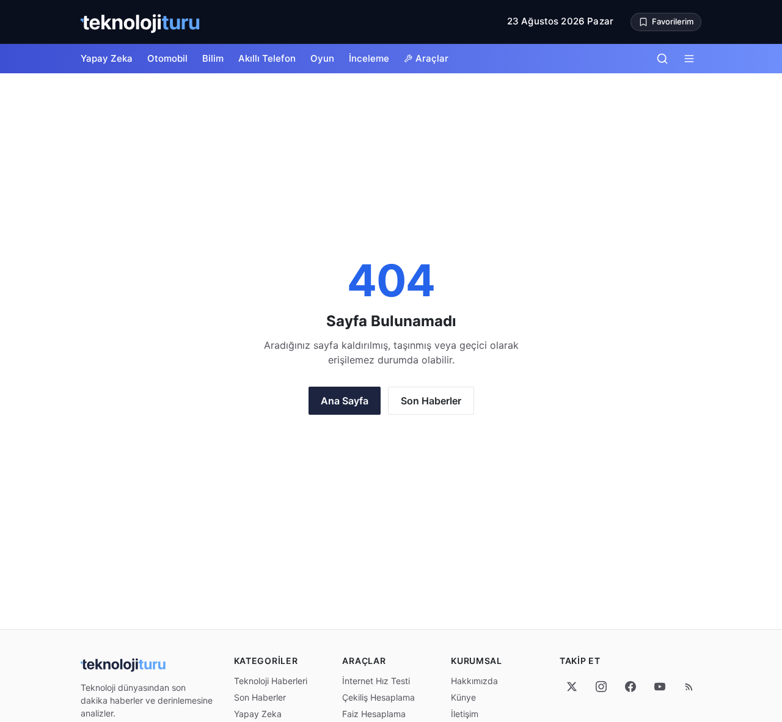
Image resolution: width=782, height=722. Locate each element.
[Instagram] (601, 686)
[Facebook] (630, 686)
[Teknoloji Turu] (140, 22)
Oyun (322, 58)
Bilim (213, 58)
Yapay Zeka (107, 58)
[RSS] (689, 686)
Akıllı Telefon (267, 58)
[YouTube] (660, 686)
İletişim (464, 714)
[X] (572, 686)
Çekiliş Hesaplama (378, 697)
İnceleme (369, 58)
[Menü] (689, 58)
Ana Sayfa (344, 401)
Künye (463, 697)
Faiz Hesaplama (374, 714)
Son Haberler (431, 401)
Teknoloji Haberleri (270, 681)
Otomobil (167, 58)
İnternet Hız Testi (376, 681)
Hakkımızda (474, 681)
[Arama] (662, 58)
